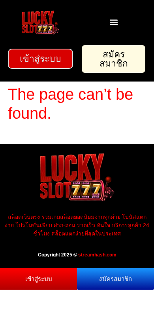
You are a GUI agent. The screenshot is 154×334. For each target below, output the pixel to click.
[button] (113, 21)
